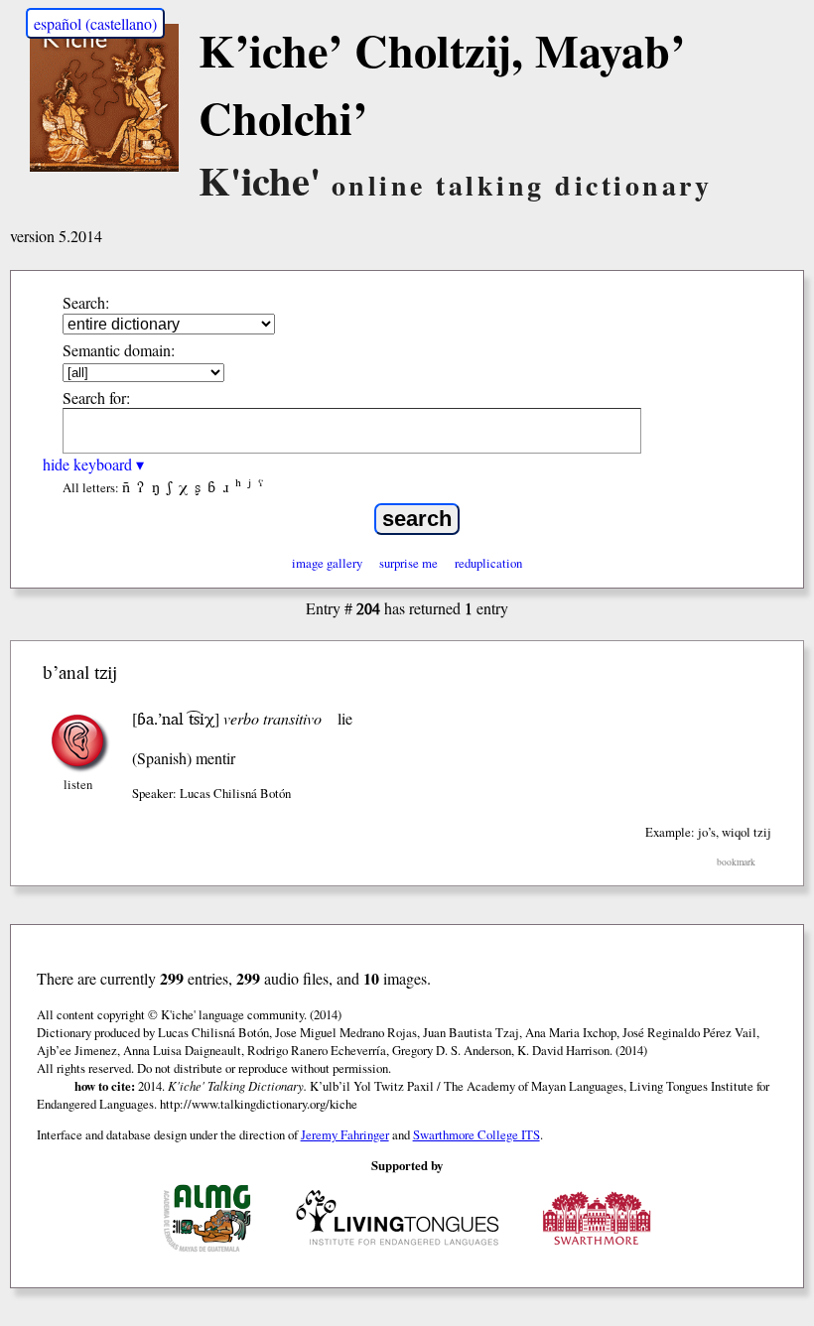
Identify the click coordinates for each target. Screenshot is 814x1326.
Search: (86, 302)
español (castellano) (95, 23)
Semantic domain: (119, 349)
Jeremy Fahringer (345, 1134)
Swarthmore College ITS (476, 1134)
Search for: (96, 397)
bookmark (736, 862)
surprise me (408, 563)
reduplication (488, 563)
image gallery (327, 563)
